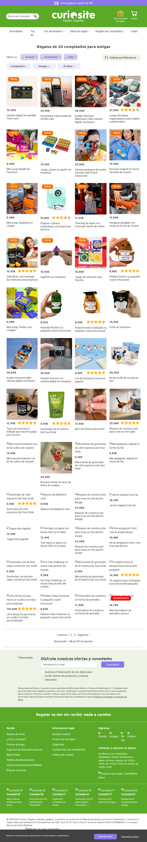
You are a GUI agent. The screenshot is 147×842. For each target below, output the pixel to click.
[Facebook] (102, 734)
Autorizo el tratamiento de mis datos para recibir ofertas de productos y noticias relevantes (68, 675)
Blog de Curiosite (16, 770)
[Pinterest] (131, 734)
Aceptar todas (105, 836)
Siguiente (83, 634)
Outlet (134, 31)
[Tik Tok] (123, 736)
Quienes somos (61, 734)
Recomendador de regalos (120, 17)
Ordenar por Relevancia (123, 57)
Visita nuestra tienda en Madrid (24, 765)
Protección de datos (63, 739)
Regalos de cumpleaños (109, 31)
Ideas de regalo (79, 31)
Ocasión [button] (30, 57)
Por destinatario (53, 31)
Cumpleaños (17, 66)
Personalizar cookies (130, 837)
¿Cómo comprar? (16, 739)
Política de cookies (63, 754)
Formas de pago (16, 744)
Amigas (43, 66)
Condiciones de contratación (68, 749)
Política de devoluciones (20, 759)
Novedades (16, 31)
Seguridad (58, 744)
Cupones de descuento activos (24, 749)
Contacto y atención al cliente (117, 748)
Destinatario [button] (51, 57)
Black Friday (13, 754)
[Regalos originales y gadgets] (73, 14)
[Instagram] (114, 734)
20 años (68, 66)
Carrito (134, 17)
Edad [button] (70, 57)
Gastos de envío (16, 734)
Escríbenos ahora (117, 775)
